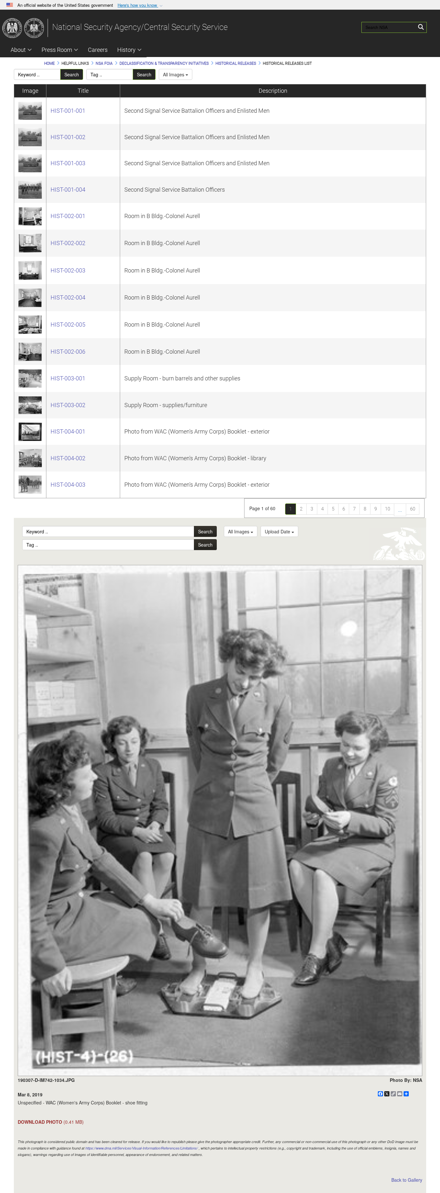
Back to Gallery (406, 1180)
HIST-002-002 (68, 243)
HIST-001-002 (68, 137)
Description (273, 90)
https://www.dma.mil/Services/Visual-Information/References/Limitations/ (141, 1148)
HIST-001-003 (68, 163)
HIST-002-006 (68, 351)
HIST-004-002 (68, 458)
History (126, 49)
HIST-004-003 (68, 484)
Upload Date (278, 531)
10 (387, 509)
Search (71, 74)
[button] (141, 5)
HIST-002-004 (68, 297)
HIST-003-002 (68, 405)
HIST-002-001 (68, 216)
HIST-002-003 (68, 270)
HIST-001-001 (68, 110)
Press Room (57, 49)
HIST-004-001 (68, 431)
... (400, 509)
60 (412, 509)
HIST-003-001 (68, 378)
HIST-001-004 (68, 189)
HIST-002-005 (68, 324)
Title (83, 90)
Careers (98, 49)
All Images (174, 74)
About (18, 49)
